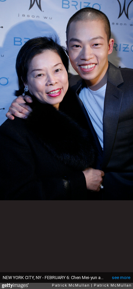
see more (121, 277)
